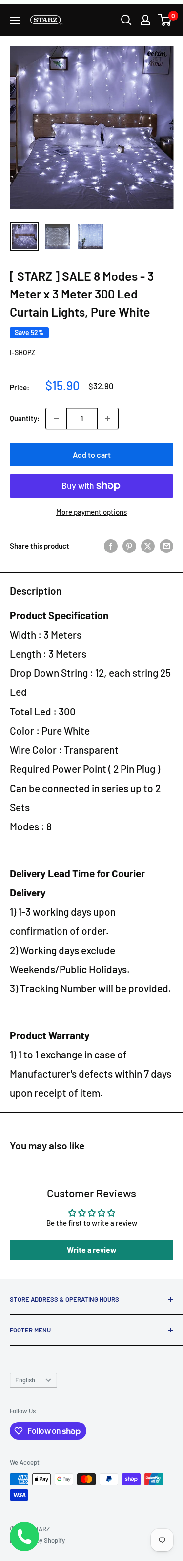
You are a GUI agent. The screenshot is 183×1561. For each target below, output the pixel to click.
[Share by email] (166, 545)
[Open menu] (15, 20)
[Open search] (126, 20)
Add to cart (92, 454)
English (25, 1380)
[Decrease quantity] (56, 418)
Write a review (92, 1249)
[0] (165, 20)
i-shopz (22, 352)
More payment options (91, 511)
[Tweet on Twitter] (148, 545)
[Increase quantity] (108, 418)
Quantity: (25, 418)
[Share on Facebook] (111, 545)
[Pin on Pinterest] (129, 545)
